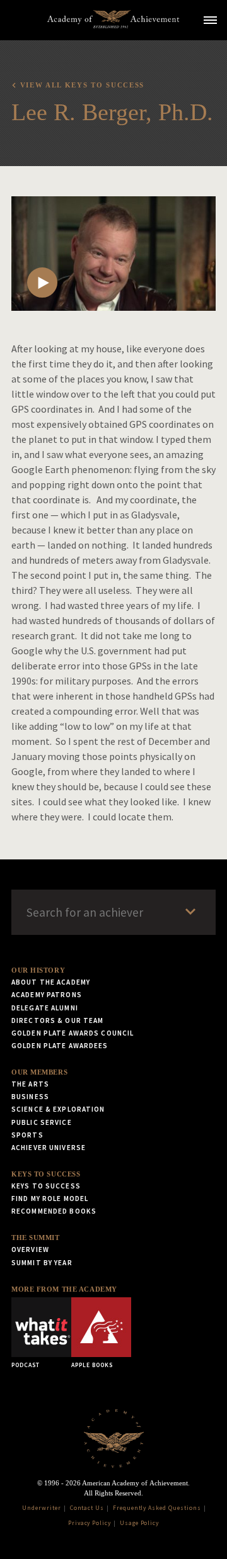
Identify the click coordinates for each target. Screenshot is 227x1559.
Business (30, 1096)
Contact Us (87, 1508)
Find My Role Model (49, 1198)
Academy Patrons (46, 994)
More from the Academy (64, 1289)
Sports (27, 1135)
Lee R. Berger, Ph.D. (112, 112)
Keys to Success (45, 1174)
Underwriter (41, 1508)
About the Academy (50, 982)
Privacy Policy (89, 1523)
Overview (30, 1249)
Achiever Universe (48, 1147)
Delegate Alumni (44, 1007)
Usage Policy (140, 1523)
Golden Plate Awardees (59, 1045)
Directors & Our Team (57, 1020)
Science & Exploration (58, 1109)
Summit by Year (42, 1262)
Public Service (41, 1122)
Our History (38, 970)
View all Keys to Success (82, 85)
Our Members (39, 1072)
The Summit (35, 1237)
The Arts (30, 1084)
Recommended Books (53, 1211)
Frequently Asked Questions (157, 1508)
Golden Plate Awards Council (72, 1033)
